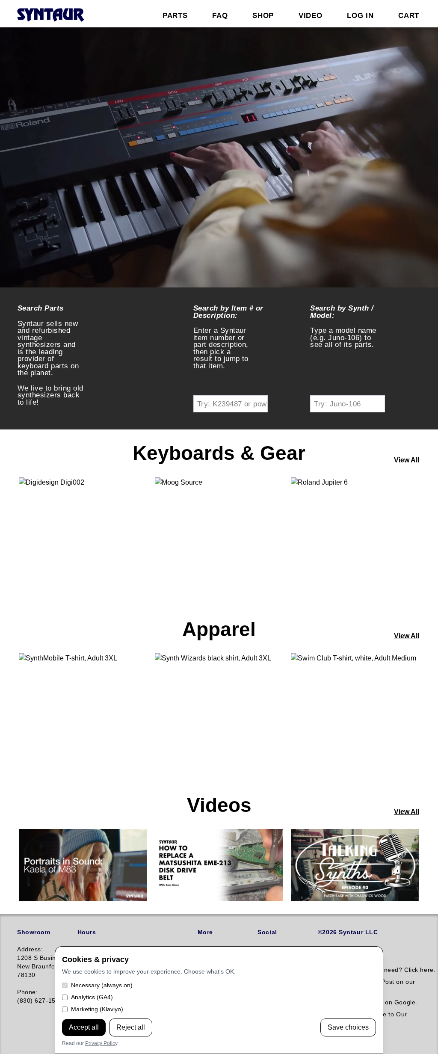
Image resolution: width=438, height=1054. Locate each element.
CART (408, 15)
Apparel (219, 629)
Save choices (348, 1027)
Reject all (130, 1027)
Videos (219, 805)
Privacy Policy (101, 1043)
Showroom (33, 932)
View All (406, 460)
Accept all (84, 1027)
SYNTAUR (50, 15)
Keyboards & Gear (219, 453)
